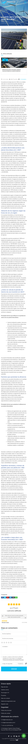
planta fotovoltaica (19, 202)
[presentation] (2, 64)
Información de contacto (10, 716)
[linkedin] (16, 736)
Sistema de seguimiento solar (8, 701)
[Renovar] (26, 663)
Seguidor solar (4, 704)
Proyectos (3, 695)
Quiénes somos (5, 689)
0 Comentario (23, 79)
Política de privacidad (6, 710)
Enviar (14, 669)
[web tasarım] (17, 740)
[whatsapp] (19, 736)
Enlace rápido (6, 684)
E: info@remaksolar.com (7, 719)
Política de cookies (5, 713)
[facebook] (8, 736)
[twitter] (11, 736)
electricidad (21, 91)
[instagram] (14, 736)
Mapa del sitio (4, 687)
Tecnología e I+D (5, 692)
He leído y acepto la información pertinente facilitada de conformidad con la (13, 658)
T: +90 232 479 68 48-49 (7, 725)
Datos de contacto (5, 698)
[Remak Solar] (8, 2)
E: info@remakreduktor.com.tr (8, 722)
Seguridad (4, 707)
